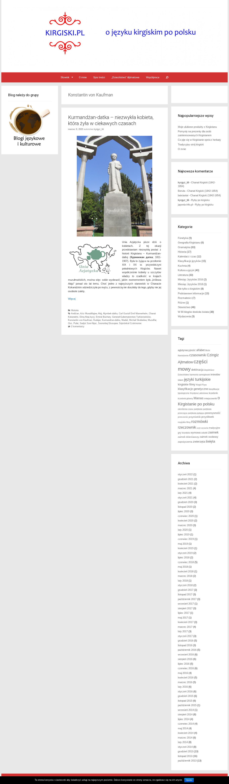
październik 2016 (187, 649)
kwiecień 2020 (185, 520)
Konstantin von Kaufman (80, 320)
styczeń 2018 (185, 585)
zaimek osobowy (209, 436)
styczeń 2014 (185, 746)
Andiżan (75, 313)
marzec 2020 (185, 525)
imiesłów (215, 374)
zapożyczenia (185, 442)
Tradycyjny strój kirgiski (191, 144)
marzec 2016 (185, 682)
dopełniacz (209, 370)
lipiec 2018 (183, 557)
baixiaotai (183, 195)
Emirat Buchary (103, 317)
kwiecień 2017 (185, 622)
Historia (74, 310)
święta (210, 441)
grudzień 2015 (185, 696)
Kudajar (97, 320)
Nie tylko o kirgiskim (189, 288)
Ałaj (100, 313)
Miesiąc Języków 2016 (190, 279)
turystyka (186, 433)
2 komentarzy (77, 326)
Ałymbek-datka (110, 313)
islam (180, 380)
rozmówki (199, 422)
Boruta (181, 190)
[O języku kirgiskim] (114, 36)
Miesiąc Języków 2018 (190, 284)
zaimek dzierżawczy (188, 437)
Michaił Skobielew (138, 320)
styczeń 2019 (185, 552)
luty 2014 (183, 742)
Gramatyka (184, 247)
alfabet (200, 350)
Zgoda (189, 780)
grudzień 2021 (185, 479)
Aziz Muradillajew (88, 313)
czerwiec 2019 (186, 539)
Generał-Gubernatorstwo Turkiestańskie (131, 317)
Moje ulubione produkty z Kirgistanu (197, 126)
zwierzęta (199, 441)
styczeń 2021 (185, 497)
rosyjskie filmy (184, 422)
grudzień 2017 (185, 589)
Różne (181, 302)
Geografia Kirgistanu (189, 242)
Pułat (75, 323)
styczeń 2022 (185, 474)
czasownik (197, 355)
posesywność (212, 412)
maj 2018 (183, 566)
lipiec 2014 (183, 719)
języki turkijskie (197, 379)
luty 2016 (183, 686)
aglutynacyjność (187, 350)
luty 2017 (183, 631)
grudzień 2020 (185, 502)
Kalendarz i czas (187, 256)
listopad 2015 (185, 700)
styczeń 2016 (185, 691)
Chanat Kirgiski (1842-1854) (202, 190)
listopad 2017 (185, 594)
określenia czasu (185, 409)
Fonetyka (183, 238)
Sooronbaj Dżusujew (108, 323)
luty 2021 (183, 492)
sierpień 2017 (185, 608)
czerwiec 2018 (186, 562)
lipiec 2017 (183, 612)
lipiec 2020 (183, 511)
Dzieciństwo (183, 375)
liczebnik (213, 393)
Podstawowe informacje (191, 293)
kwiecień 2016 (185, 677)
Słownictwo (184, 307)
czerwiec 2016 (186, 668)
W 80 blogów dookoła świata (193, 311)
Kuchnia (182, 265)
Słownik (65, 77)
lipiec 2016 (183, 663)
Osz (70, 323)
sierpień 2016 (185, 659)
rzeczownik (187, 427)
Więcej (71, 298)
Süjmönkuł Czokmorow (130, 323)
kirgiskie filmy (186, 384)
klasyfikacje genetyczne (193, 388)
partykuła (198, 409)
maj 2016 (183, 673)
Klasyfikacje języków (189, 261)
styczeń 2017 (185, 636)
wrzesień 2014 (186, 709)
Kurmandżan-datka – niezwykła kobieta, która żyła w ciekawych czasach (111, 120)
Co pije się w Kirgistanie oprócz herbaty (199, 139)
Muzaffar (152, 320)
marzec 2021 (185, 488)
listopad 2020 (185, 506)
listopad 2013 (185, 756)
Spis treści (99, 77)
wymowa (196, 432)
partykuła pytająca (196, 413)
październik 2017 (187, 599)
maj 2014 (183, 728)
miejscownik (210, 398)
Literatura (183, 274)
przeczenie (183, 417)
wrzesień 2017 (186, 603)
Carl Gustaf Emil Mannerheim (133, 313)
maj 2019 (183, 543)
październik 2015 (187, 705)
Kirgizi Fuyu (201, 385)
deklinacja (197, 369)
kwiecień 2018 (185, 571)
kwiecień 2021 (185, 483)
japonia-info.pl (185, 204)
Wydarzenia (184, 316)
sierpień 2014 (185, 714)
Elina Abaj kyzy (87, 317)
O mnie (83, 77)
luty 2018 (183, 580)
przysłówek (207, 416)
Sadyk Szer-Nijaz (88, 323)
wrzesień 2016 (186, 654)
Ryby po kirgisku (200, 200)
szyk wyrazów (203, 428)
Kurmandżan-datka (111, 320)
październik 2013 (187, 760)
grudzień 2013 (185, 751)
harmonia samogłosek (200, 375)
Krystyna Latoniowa (199, 393)
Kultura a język (186, 270)
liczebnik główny (185, 398)
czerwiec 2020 (186, 516)
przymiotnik (195, 417)
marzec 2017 (185, 626)
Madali (125, 320)
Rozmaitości (185, 297)
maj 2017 (183, 617)
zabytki (204, 433)
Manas (199, 398)
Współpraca (152, 77)
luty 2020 (183, 529)
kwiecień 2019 (185, 548)
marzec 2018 (185, 575)
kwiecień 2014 (185, 732)
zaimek (213, 432)
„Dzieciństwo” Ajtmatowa (125, 77)
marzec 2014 (185, 737)
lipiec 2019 (183, 534)
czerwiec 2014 (186, 723)
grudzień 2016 (185, 640)
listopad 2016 (185, 645)
